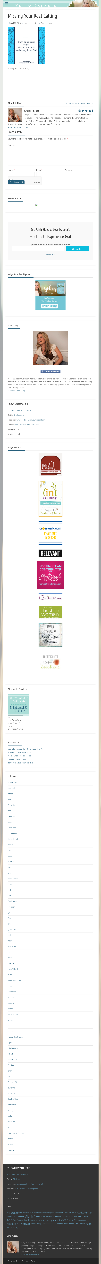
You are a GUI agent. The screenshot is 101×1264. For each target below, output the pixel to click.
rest (66, 1224)
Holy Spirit (12, 946)
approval (11, 788)
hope (10, 952)
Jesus (10, 958)
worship (11, 1150)
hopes (20, 1220)
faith (9, 890)
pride (34, 1224)
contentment (57, 1213)
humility (27, 1220)
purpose (11, 1031)
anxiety (22, 1213)
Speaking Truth (13, 1082)
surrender (11, 1093)
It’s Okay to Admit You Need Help (20, 763)
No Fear (11, 997)
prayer (10, 1020)
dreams (11, 862)
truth (9, 1127)
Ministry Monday (14, 980)
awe (9, 799)
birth (9, 811)
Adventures (12, 783)
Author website (72, 104)
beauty (28, 1213)
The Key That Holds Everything (19, 752)
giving (10, 913)
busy (10, 822)
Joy (50, 1220)
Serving (11, 1065)
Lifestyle (11, 963)
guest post (12, 930)
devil (9, 850)
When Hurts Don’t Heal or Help (19, 756)
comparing (46, 1213)
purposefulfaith (31, 23)
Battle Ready (12, 805)
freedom (57, 1216)
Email (39, 170)
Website (68, 170)
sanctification (13, 1060)
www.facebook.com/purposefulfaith (31, 420)
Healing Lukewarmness (17, 759)
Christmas (12, 828)
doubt (10, 856)
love (63, 1220)
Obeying (11, 1003)
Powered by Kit (50, 254)
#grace (13, 1212)
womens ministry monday (18, 1133)
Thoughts (12, 1110)
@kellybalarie (19, 415)
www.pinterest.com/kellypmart (27, 425)
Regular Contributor (15, 1037)
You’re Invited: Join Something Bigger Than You (26, 749)
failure (10, 884)
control (11, 845)
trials (10, 1116)
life (56, 1220)
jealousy (35, 1220)
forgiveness (12, 901)
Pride (10, 1026)
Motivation (12, 992)
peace (10, 1009)
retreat (10, 1054)
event (10, 873)
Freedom (11, 907)
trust (89, 1223)
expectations (13, 879)
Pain (77, 1220)
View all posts (87, 104)
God (9, 918)
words (10, 1139)
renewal (61, 1224)
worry (15, 1227)
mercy (10, 975)
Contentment (13, 839)
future (75, 1216)
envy (9, 867)
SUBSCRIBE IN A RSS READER (19, 410)
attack (10, 794)
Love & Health (13, 969)
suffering (11, 1088)
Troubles (11, 1122)
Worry (10, 1144)
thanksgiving (13, 1099)
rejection (11, 1043)
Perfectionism (13, 1014)
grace (10, 924)
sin (9, 1077)
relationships (13, 1048)
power (19, 1224)
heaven (10, 941)
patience (83, 1220)
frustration (67, 1216)
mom (10, 986)
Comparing (12, 833)
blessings (11, 816)
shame (10, 1071)
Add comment (46, 23)
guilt (9, 935)
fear (9, 896)
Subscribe (77, 249)
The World (12, 1105)
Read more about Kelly (18, 127)
